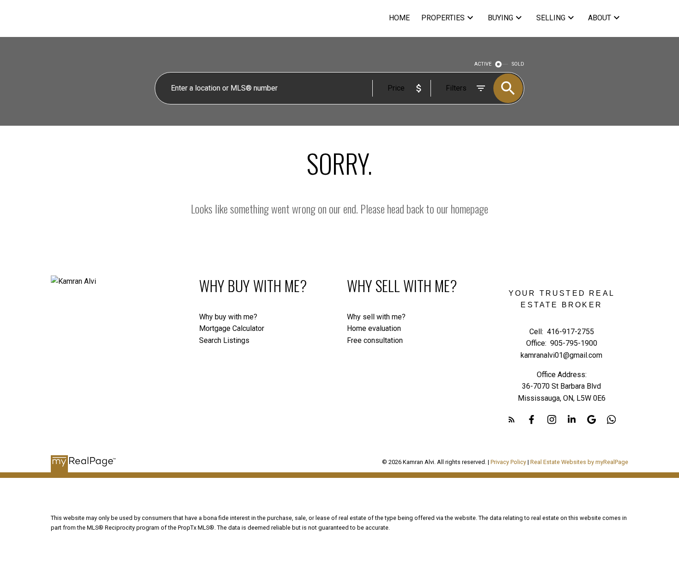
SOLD (518, 64)
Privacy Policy (508, 461)
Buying (500, 17)
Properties (443, 17)
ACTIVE (482, 64)
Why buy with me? (228, 316)
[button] (511, 419)
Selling (550, 17)
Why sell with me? (376, 316)
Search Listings (224, 340)
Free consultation (375, 340)
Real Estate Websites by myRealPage (579, 461)
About (599, 17)
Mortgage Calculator (231, 328)
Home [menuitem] (399, 17)
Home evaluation (374, 328)
